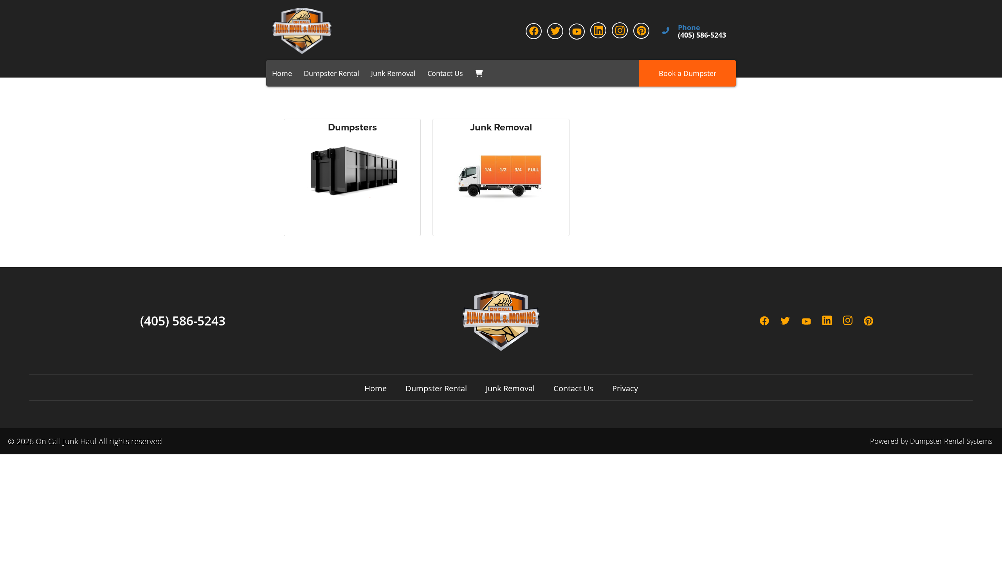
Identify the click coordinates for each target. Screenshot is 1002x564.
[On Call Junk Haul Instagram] (620, 30)
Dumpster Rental (331, 73)
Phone (689, 28)
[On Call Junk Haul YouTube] (577, 32)
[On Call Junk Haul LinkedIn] (598, 30)
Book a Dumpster (687, 73)
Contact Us (445, 73)
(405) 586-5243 (182, 321)
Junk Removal (393, 73)
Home (282, 73)
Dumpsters (352, 127)
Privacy (625, 388)
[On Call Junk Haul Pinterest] (641, 31)
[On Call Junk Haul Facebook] (534, 31)
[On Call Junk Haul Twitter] (555, 31)
